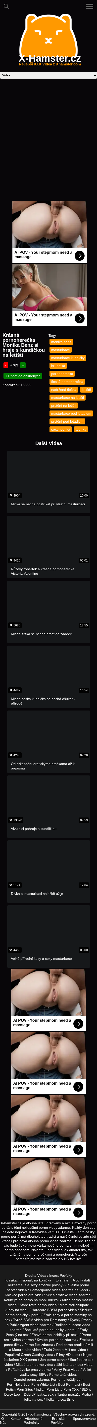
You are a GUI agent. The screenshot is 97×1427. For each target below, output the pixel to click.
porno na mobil (35, 1300)
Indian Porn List (48, 1389)
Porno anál (57, 1374)
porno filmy (12, 1345)
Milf (67, 1350)
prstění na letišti (63, 406)
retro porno (38, 1305)
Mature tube (21, 1350)
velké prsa (30, 1370)
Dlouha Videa (35, 1275)
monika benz (61, 342)
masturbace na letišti (67, 398)
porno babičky (16, 1315)
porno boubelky (51, 1330)
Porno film (32, 1345)
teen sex (76, 1365)
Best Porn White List (39, 1384)
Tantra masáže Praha (74, 1394)
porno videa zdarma (58, 1290)
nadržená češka (63, 390)
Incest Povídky (60, 1275)
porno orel (26, 1295)
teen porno (35, 1365)
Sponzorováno (84, 1419)
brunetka (58, 366)
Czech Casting (32, 1355)
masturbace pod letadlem (71, 413)
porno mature (82, 1300)
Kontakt (16, 1419)
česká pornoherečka (67, 382)
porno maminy (75, 1315)
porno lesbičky (54, 1335)
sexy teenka (60, 429)
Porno (55, 1379)
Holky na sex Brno (60, 1399)
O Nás (3, 1421)
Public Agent (19, 1325)
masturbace (60, 350)
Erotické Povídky (58, 1421)
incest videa (81, 1325)
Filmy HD (63, 1355)
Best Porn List (69, 1384)
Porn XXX (71, 1389)
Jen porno (48, 1360)
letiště (86, 390)
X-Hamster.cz (50, 61)
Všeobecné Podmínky (33, 1421)
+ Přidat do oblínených (23, 376)
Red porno (64, 1345)
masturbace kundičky (68, 358)
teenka (81, 429)
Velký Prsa (62, 1370)
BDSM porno (57, 1310)
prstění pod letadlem (67, 421)
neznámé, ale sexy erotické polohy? (36, 1285)
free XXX (20, 1360)
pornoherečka (62, 374)
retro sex (86, 1360)
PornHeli (13, 1384)
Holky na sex (33, 1399)
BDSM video (33, 1320)
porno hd (56, 1340)
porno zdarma (38, 1379)
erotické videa (67, 1295)
